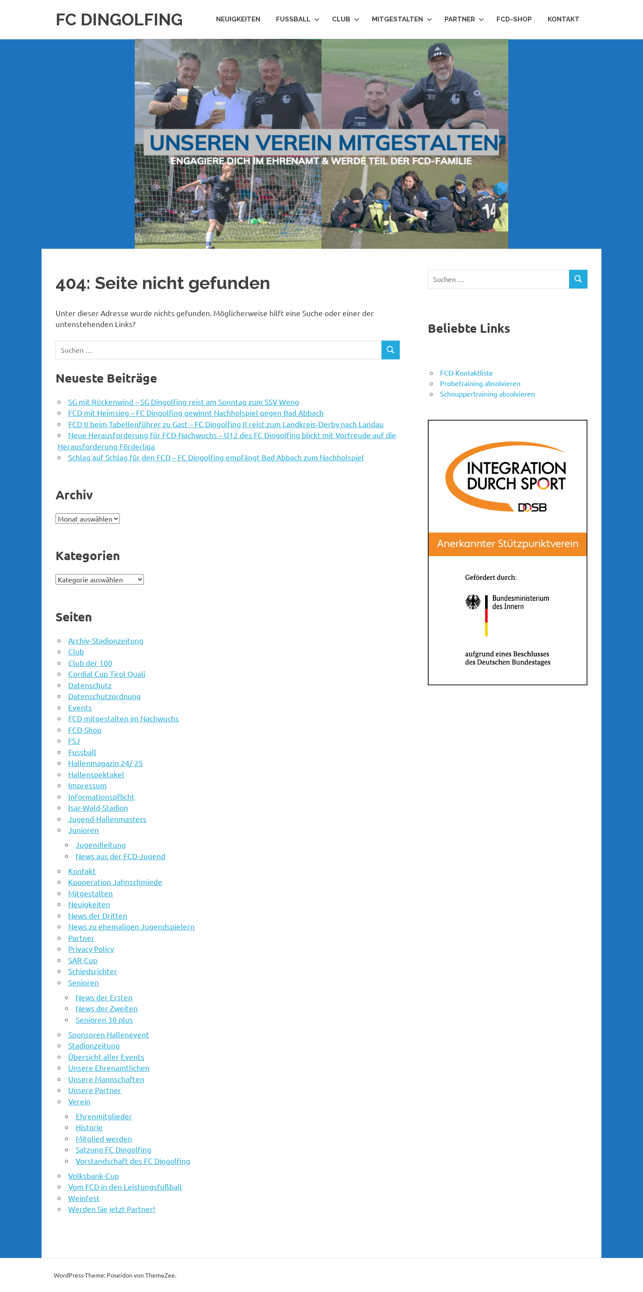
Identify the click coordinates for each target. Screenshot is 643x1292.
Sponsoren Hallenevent (108, 1034)
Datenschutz (90, 685)
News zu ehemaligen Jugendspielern (131, 926)
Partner (459, 19)
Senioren (83, 982)
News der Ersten (104, 997)
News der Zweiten (107, 1008)
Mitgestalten (397, 19)
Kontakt (564, 19)
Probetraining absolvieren (480, 383)
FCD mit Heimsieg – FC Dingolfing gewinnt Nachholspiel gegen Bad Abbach (196, 412)
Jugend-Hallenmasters (107, 818)
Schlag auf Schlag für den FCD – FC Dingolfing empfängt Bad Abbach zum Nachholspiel (216, 457)
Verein (79, 1101)
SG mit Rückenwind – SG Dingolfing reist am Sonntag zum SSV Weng (183, 401)
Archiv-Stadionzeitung (105, 640)
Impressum (87, 785)
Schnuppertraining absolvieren (487, 393)
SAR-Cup (83, 960)
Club (341, 19)
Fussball (293, 19)
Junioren (83, 829)
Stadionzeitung (94, 1045)
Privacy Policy (91, 948)
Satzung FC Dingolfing (113, 1149)
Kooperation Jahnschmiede (115, 881)
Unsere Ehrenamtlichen (109, 1067)
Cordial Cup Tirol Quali (106, 673)
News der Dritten (97, 915)
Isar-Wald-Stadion (98, 807)
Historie (89, 1127)
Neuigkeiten (238, 19)
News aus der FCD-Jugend (120, 855)
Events (80, 707)
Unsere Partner (94, 1089)
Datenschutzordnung (104, 695)
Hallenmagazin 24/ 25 (105, 762)
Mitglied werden (104, 1138)
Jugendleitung (101, 844)
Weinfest (84, 1197)
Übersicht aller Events (106, 1056)
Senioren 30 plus (104, 1019)
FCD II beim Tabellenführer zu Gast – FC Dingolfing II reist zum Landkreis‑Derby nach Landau (226, 423)
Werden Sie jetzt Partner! (111, 1208)
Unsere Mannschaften (106, 1078)
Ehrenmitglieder (104, 1116)
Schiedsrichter (92, 970)
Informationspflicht (101, 796)
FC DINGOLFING (119, 19)
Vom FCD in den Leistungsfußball (125, 1186)
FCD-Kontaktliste (466, 372)
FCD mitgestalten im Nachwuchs (123, 718)
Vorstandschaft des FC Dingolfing (133, 1160)
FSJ (74, 740)
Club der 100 (90, 662)
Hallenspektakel (96, 774)
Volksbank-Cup (93, 1175)
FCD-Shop (514, 19)
